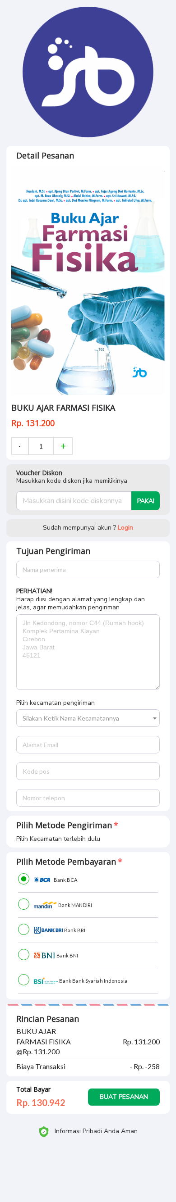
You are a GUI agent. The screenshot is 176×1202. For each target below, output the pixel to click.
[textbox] (88, 718)
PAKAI (145, 501)
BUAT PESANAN (124, 1097)
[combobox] (88, 718)
